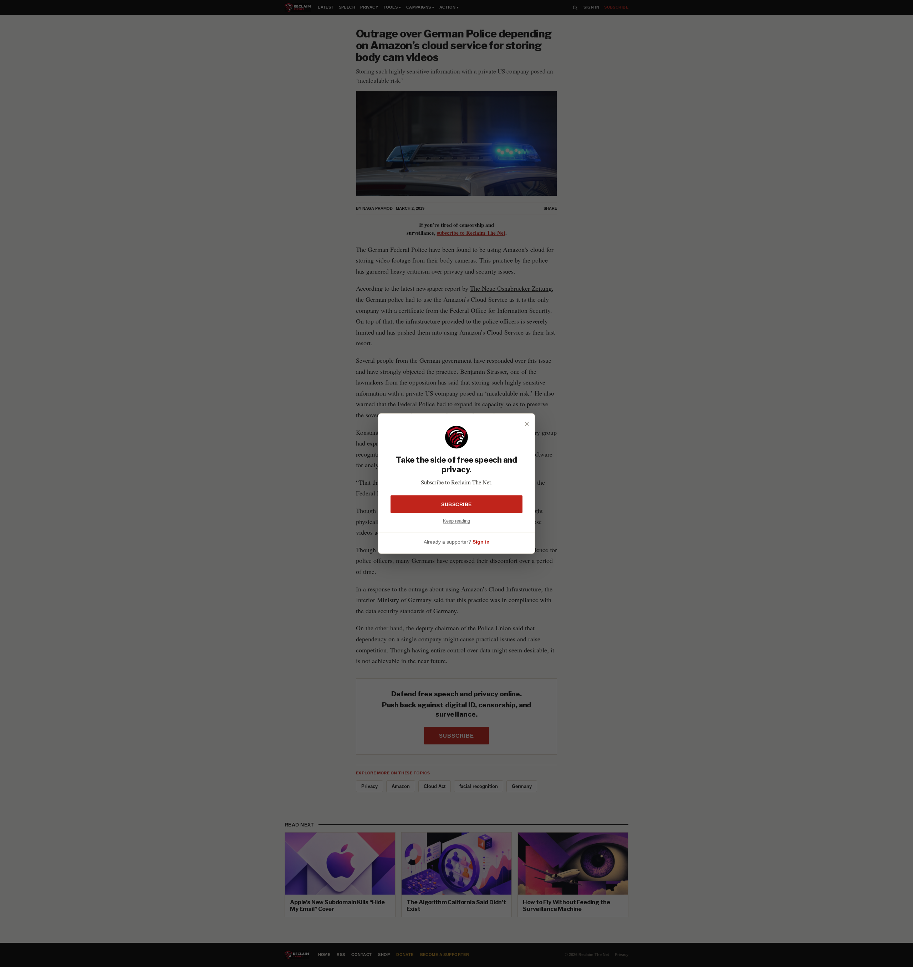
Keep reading (456, 520)
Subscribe (456, 504)
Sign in (481, 542)
